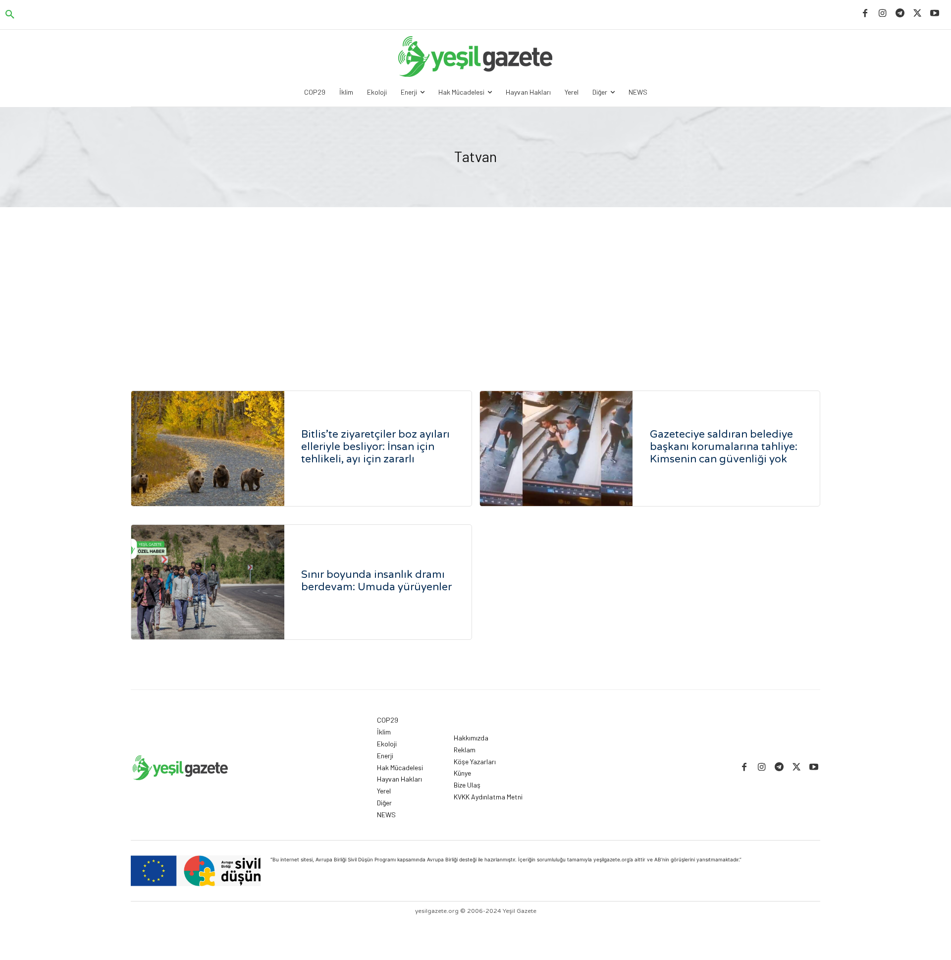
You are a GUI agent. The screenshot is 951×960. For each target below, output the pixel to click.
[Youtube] (935, 13)
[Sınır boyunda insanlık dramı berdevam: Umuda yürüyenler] (207, 582)
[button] (10, 15)
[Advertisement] (475, 281)
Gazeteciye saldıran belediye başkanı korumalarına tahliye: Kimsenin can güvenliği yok (723, 446)
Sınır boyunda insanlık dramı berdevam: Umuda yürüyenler (376, 580)
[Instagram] (882, 13)
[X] (917, 13)
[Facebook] (865, 13)
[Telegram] (900, 13)
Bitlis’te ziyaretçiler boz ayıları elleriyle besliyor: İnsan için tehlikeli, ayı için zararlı (375, 446)
